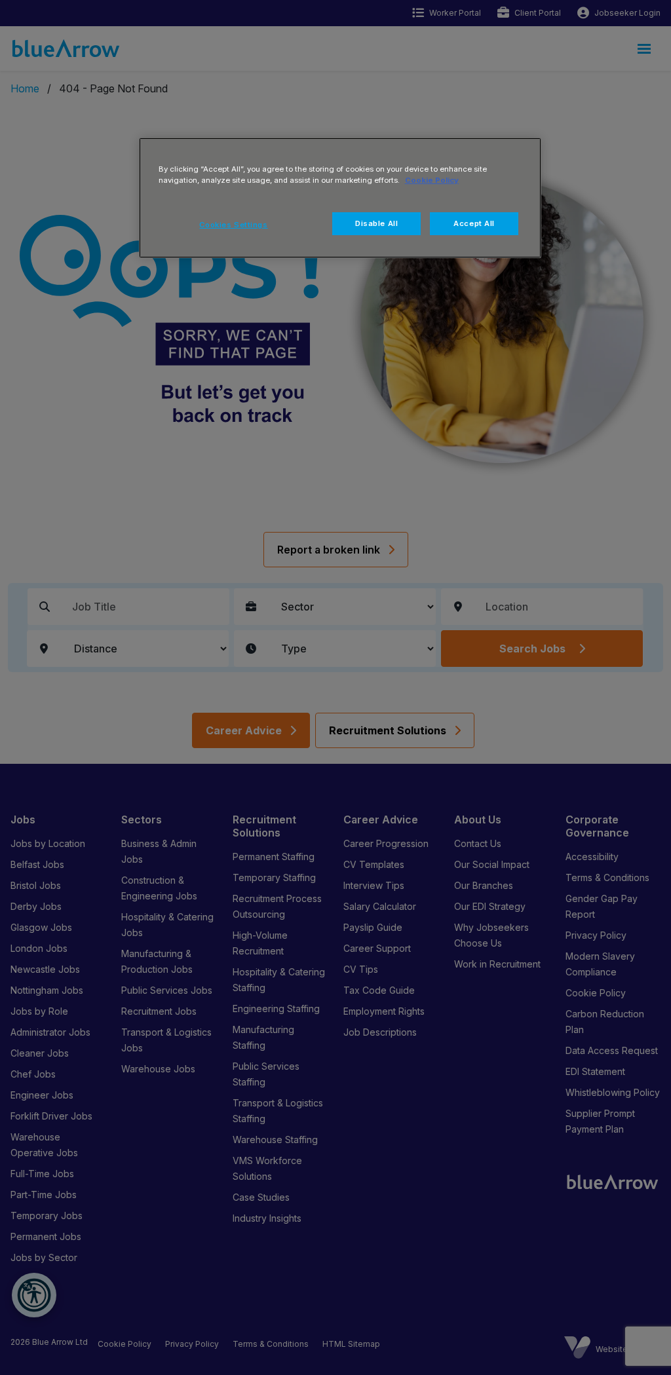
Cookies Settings (233, 224)
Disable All (376, 223)
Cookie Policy (432, 180)
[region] (340, 198)
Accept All (474, 223)
